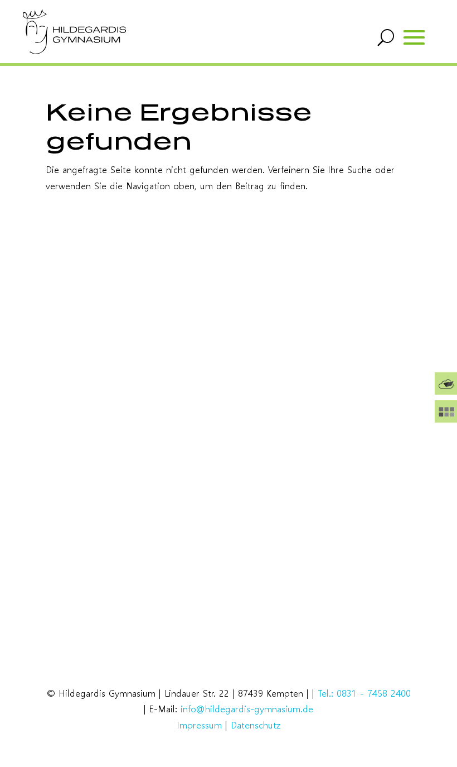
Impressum (199, 725)
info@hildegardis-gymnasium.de (247, 709)
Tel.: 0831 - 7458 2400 (364, 693)
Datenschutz (255, 725)
